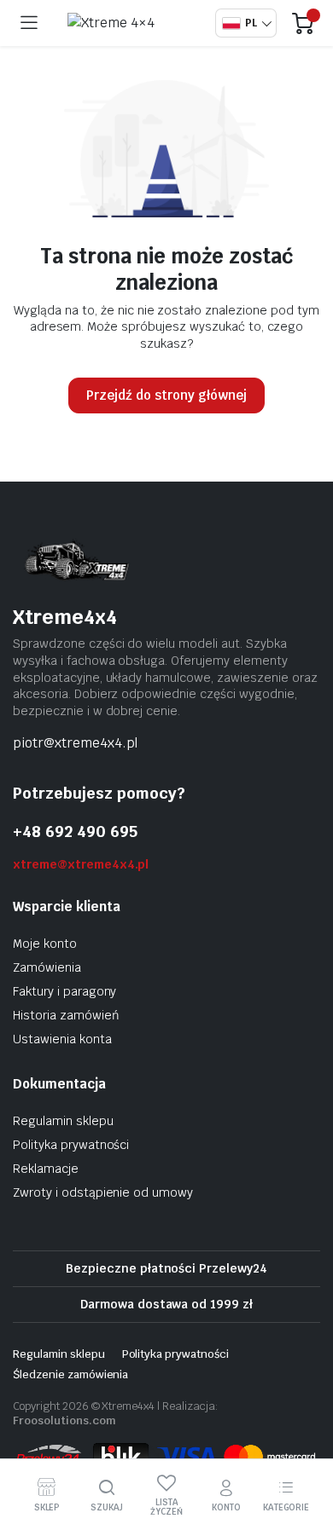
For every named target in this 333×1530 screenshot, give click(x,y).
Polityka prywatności (71, 1144)
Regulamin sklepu (63, 1121)
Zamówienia (47, 967)
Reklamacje (46, 1168)
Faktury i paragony (64, 991)
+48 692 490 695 (75, 831)
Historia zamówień (66, 1015)
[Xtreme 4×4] (130, 23)
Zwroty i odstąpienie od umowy (103, 1192)
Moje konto (45, 943)
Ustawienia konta (62, 1039)
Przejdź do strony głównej (166, 395)
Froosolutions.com (64, 1420)
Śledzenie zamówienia (70, 1374)
